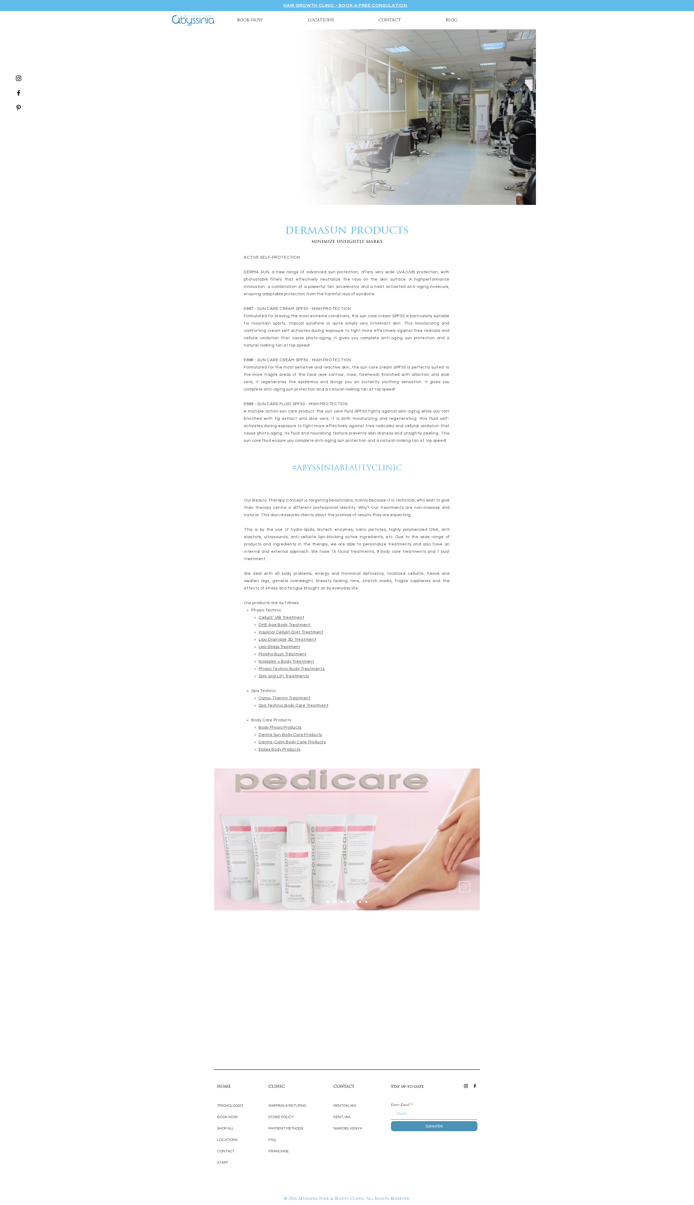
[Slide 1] (334, 902)
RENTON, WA (344, 1106)
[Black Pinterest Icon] (18, 107)
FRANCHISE (278, 1151)
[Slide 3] (348, 902)
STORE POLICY (281, 1117)
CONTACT (225, 1151)
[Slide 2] (340, 901)
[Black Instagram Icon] (18, 78)
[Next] (472, 839)
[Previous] (221, 839)
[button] (320, 20)
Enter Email (400, 1104)
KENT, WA (342, 1117)
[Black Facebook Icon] (18, 93)
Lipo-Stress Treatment (279, 647)
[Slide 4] (328, 902)
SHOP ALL (225, 1128)
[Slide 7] (366, 902)
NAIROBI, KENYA (347, 1128)
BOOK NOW (227, 1117)
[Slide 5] (354, 902)
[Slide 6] (360, 902)
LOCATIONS (227, 1140)
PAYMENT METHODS (285, 1128)
